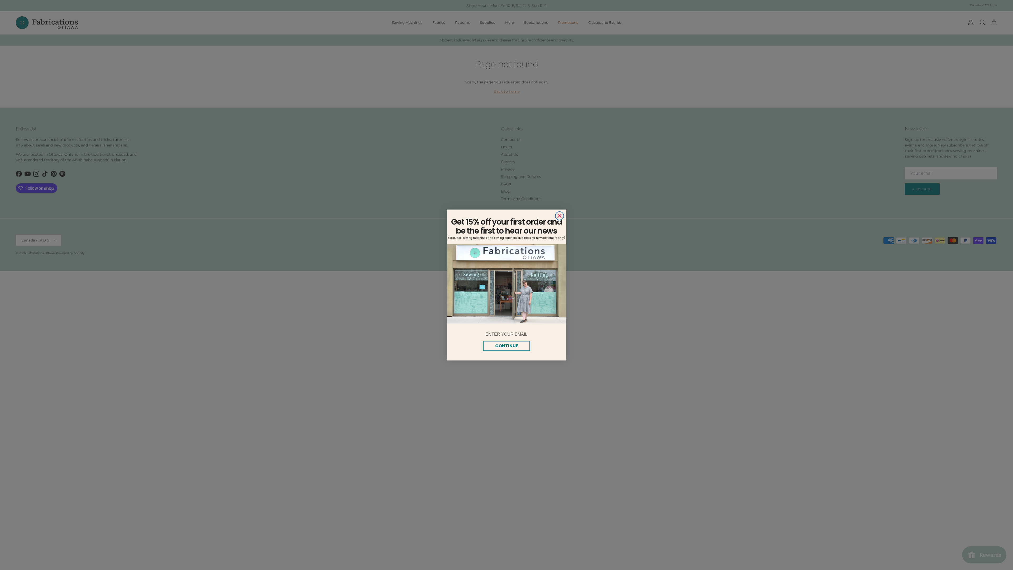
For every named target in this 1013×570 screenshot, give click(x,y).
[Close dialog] (559, 216)
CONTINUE (506, 346)
